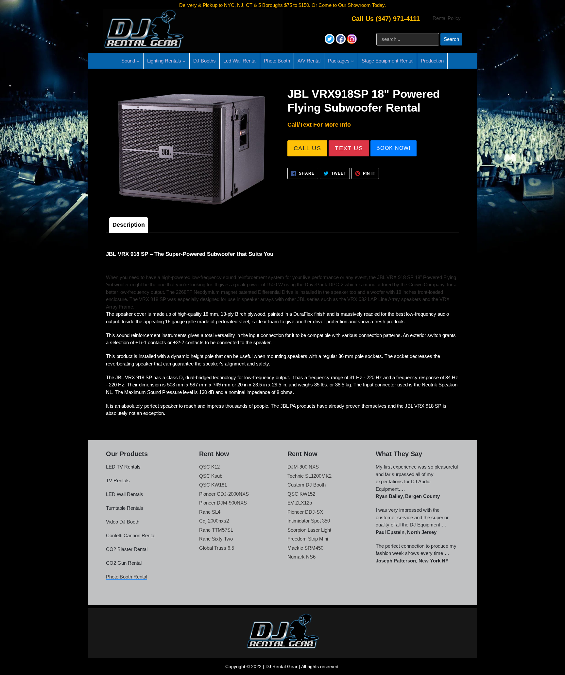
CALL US (307, 148)
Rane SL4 (209, 512)
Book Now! (393, 148)
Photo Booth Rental (126, 576)
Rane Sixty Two (216, 539)
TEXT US (349, 148)
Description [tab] (128, 225)
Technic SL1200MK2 (309, 476)
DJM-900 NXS (303, 467)
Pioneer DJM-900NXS (223, 503)
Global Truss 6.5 (216, 548)
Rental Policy (447, 18)
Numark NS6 (301, 557)
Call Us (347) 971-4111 (385, 18)
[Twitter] (330, 42)
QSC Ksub (210, 476)
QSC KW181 (213, 485)
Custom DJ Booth (306, 485)
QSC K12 (209, 467)
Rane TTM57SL (216, 530)
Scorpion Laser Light (309, 530)
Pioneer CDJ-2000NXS (224, 494)
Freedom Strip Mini (307, 539)
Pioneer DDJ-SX (305, 512)
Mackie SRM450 (305, 548)
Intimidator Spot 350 (308, 521)
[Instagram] (352, 42)
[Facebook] (341, 42)
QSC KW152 (301, 494)
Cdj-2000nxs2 (214, 521)
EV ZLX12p (299, 503)
